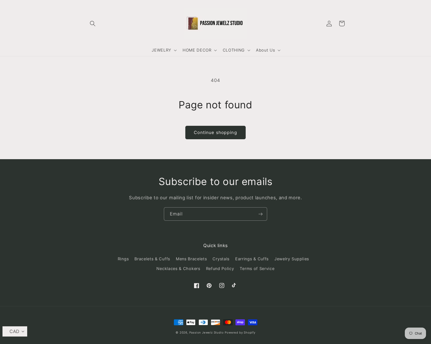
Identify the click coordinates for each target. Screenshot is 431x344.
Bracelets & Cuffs (152, 258)
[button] (93, 23)
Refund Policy (220, 268)
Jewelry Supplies (291, 258)
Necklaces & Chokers (178, 268)
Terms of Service (257, 268)
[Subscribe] (260, 214)
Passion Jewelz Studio (206, 332)
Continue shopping (215, 132)
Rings (123, 258)
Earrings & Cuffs (252, 258)
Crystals (221, 258)
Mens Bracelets (191, 258)
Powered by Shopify (240, 332)
